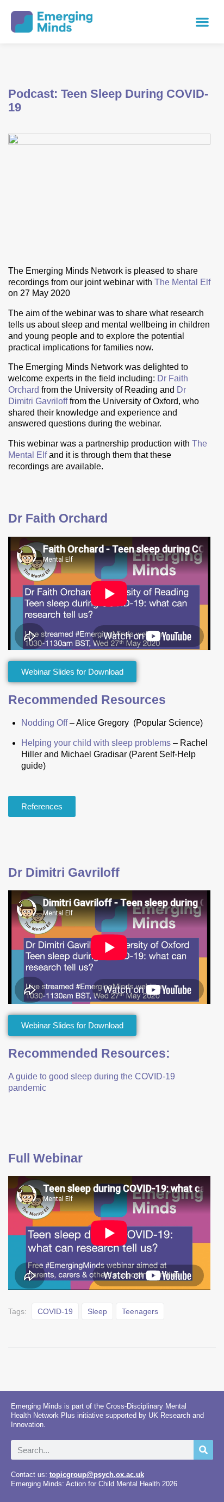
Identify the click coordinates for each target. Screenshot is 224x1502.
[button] (202, 22)
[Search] (203, 1450)
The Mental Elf (182, 282)
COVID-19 (55, 1311)
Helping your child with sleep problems (96, 742)
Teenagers (140, 1311)
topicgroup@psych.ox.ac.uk (96, 1474)
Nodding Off (44, 722)
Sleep (97, 1311)
